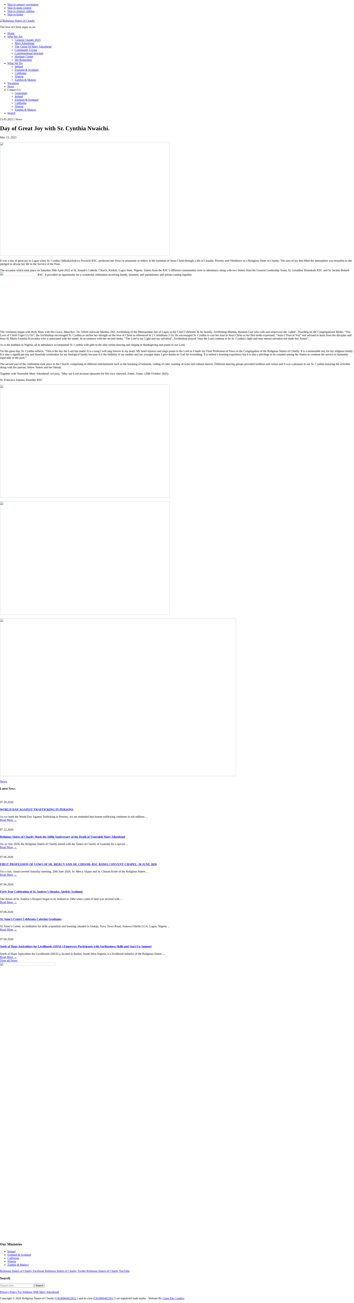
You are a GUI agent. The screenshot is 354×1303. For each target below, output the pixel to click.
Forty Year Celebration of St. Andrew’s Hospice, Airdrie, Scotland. (41, 891)
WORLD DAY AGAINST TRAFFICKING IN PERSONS (36, 809)
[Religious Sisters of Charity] (17, 20)
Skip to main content (19, 7)
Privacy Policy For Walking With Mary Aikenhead (29, 1292)
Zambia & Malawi (18, 1264)
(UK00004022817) (104, 1298)
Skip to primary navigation (22, 4)
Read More (8, 820)
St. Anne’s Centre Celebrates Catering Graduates (31, 919)
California (13, 1258)
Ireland (11, 1251)
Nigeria (11, 1261)
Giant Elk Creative (173, 1298)
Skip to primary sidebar (20, 11)
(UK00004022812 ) (66, 1298)
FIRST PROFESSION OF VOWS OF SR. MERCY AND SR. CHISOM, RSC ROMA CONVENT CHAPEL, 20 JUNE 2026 (78, 864)
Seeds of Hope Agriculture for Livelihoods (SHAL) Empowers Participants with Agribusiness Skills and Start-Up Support (76, 946)
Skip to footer (15, 14)
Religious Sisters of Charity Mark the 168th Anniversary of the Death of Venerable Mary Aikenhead (62, 836)
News (3, 781)
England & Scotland (19, 1254)
